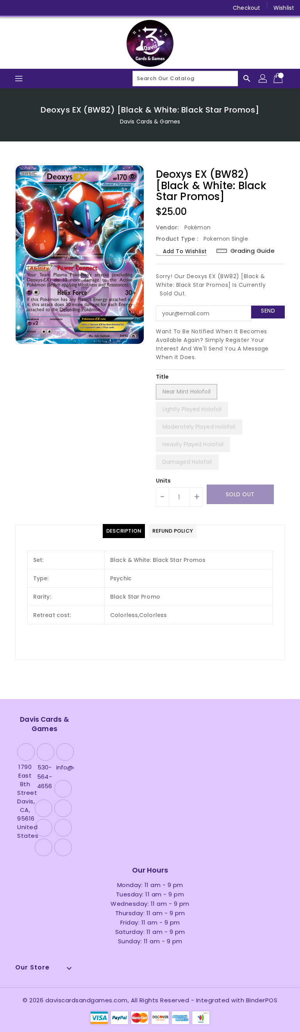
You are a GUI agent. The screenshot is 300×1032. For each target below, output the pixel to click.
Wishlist (283, 8)
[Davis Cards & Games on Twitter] (27, 8)
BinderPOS (262, 1000)
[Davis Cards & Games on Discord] (72, 8)
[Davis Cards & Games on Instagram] (42, 8)
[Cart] (279, 78)
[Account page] (263, 78)
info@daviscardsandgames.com (64, 767)
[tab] (124, 531)
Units (163, 480)
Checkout (246, 8)
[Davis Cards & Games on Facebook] (12, 8)
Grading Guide (252, 251)
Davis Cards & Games (150, 121)
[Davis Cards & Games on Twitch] (87, 8)
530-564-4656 (44, 776)
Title (162, 377)
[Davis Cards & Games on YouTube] (57, 8)
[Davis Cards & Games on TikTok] (102, 8)
